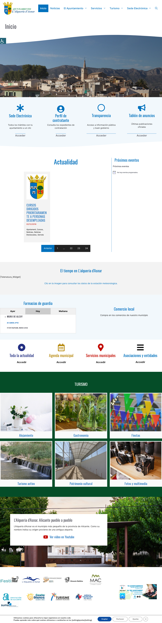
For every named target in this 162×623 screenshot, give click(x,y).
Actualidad (66, 161)
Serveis (41, 235)
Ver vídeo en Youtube (62, 536)
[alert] (127, 172)
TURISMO (81, 384)
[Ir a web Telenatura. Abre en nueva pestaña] (81, 278)
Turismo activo (26, 483)
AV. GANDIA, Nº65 (13, 323)
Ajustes (136, 619)
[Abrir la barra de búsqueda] (156, 8)
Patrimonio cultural (81, 483)
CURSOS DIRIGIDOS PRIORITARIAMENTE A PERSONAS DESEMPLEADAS (36, 213)
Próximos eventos (127, 160)
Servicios (96, 8)
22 (71, 248)
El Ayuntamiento (73, 8)
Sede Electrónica (137, 8)
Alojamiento (26, 435)
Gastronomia (81, 435)
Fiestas (135, 435)
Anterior (48, 248)
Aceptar (104, 619)
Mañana (63, 311)
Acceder (20, 135)
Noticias (55, 8)
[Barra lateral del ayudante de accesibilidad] (3, 41)
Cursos (40, 229)
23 (78, 248)
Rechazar (120, 619)
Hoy (38, 311)
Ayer (12, 311)
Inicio (43, 8)
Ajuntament (31, 229)
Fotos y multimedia (136, 483)
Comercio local (124, 309)
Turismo (114, 8)
